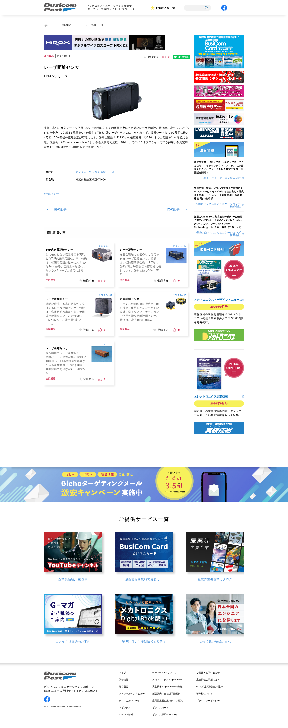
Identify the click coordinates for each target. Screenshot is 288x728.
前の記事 (60, 209)
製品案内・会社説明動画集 (166, 693)
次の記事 (173, 209)
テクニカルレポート (129, 700)
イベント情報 (126, 714)
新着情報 (123, 679)
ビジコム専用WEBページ (165, 714)
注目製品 (66, 25)
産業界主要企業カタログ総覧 (167, 700)
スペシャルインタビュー (132, 693)
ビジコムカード (160, 707)
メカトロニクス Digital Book (167, 679)
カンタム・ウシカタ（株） (93, 172)
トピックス (125, 707)
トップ (122, 672)
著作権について (204, 693)
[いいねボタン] (164, 56)
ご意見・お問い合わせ (208, 672)
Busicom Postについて (164, 672)
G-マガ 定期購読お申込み (209, 686)
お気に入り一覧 (165, 7)
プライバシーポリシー (208, 700)
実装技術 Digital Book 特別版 (167, 686)
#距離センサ (51, 194)
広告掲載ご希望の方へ (208, 679)
